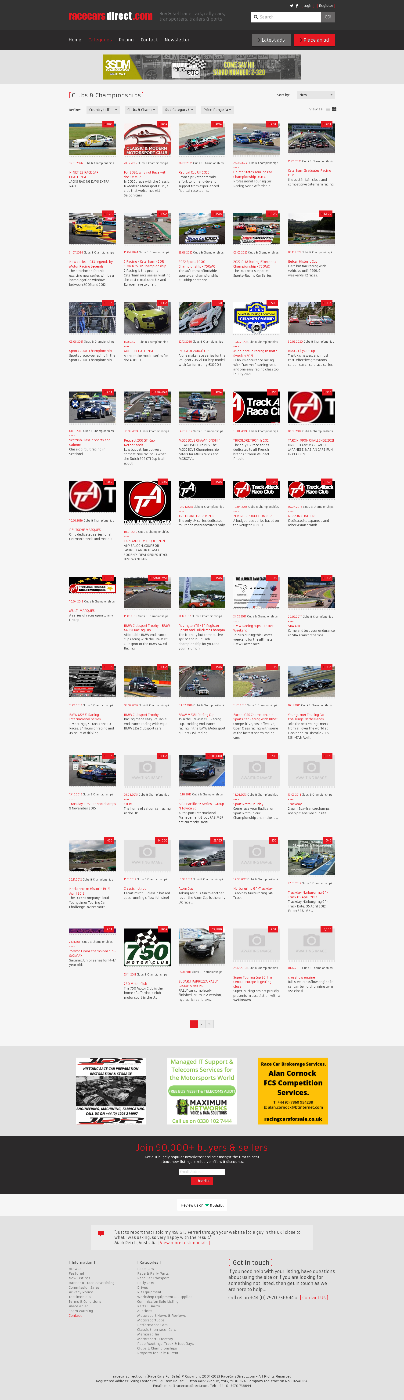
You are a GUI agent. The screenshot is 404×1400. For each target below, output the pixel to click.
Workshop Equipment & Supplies (164, 1297)
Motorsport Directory (155, 1339)
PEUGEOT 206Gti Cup (194, 351)
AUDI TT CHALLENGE (139, 351)
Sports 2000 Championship (90, 351)
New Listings (79, 1278)
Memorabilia (148, 1334)
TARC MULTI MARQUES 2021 (144, 541)
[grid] (334, 109)
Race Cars (145, 1269)
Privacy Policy (81, 1292)
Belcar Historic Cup (302, 262)
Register (326, 6)
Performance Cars (152, 1325)
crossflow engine (301, 977)
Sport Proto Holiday (248, 804)
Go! (328, 17)
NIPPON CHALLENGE (303, 516)
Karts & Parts (148, 1306)
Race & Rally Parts (153, 1273)
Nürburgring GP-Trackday (253, 889)
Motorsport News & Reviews (161, 1315)
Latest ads (273, 40)
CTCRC (128, 804)
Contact (149, 40)
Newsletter (177, 40)
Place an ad (316, 40)
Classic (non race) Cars (156, 1329)
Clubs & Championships (157, 1348)
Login (307, 6)
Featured (76, 1273)
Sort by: (283, 95)
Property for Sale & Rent (157, 1353)
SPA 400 (294, 626)
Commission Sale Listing (157, 1301)
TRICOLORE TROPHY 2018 (197, 516)
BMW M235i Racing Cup (196, 715)
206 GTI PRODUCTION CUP (252, 516)
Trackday (295, 804)
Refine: (75, 110)
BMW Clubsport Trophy (141, 715)
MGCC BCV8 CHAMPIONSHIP (199, 440)
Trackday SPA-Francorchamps (92, 804)
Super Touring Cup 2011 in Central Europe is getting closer (252, 982)
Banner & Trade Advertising (91, 1283)
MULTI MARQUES (82, 611)
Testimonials (80, 1297)
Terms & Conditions (85, 1301)
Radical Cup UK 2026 (194, 172)
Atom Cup (186, 889)
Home (75, 40)
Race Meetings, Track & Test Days (165, 1344)
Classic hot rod (135, 889)
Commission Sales (84, 1287)
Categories (100, 40)
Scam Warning (81, 1311)
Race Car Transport (153, 1278)
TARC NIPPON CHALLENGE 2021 (311, 440)
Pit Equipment (149, 1292)
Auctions (144, 1311)
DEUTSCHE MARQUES (85, 530)
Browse (75, 1269)
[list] (328, 109)
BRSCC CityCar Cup (301, 351)
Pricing (126, 40)
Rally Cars (145, 1283)
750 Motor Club (135, 984)
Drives (142, 1287)
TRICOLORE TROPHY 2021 (251, 440)
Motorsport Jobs (151, 1320)
